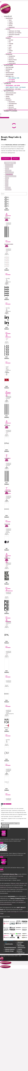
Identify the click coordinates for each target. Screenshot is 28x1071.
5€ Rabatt (6, 549)
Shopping (9, 91)
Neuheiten (12, 101)
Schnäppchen (13, 103)
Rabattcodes (9, 94)
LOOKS (8, 29)
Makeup (8, 16)
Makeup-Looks (15, 883)
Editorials (11, 61)
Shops (7, 96)
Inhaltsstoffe (9, 74)
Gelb (10, 45)
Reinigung (9, 69)
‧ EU (7, 182)
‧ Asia (7, 178)
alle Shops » (15, 158)
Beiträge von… (10, 76)
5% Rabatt (6, 269)
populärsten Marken (10, 902)
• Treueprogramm (11, 176)
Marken (8, 98)
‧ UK (7, 183)
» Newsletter (20, 945)
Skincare (8, 65)
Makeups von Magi (14, 31)
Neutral (11, 40)
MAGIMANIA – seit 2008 (13, 85)
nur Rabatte (9, 166)
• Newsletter (9, 174)
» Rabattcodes (8, 944)
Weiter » (8, 803)
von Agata (12, 79)
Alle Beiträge (10, 67)
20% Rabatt (6, 450)
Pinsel (10, 25)
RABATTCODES (4, 117)
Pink (10, 52)
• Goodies (8, 170)
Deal (1, 842)
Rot (10, 41)
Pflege (8, 70)
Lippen (11, 23)
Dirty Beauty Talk (14, 78)
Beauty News (13, 59)
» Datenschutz (21, 947)
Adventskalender (11, 93)
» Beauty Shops (9, 951)
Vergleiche (12, 56)
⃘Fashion (8, 187)
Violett (11, 50)
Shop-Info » (7, 226)
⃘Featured (8, 189)
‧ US (7, 185)
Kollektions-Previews (6, 887)
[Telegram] (0, 2)
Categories (10, 163)
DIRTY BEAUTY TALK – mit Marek (16, 87)
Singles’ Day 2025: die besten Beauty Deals (12, 867)
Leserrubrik (12, 63)
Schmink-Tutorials (14, 34)
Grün (10, 47)
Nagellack (12, 27)
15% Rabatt (6, 357)
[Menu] (0, 114)
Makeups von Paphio (15, 32)
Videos (7, 83)
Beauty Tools (12, 109)
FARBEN (8, 38)
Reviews (11, 58)
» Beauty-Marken (9, 949)
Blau (10, 49)
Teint (10, 20)
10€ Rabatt (6, 209)
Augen (11, 22)
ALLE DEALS (9, 165)
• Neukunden (9, 172)
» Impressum (21, 953)
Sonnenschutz (10, 72)
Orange (11, 43)
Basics (10, 36)
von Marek (12, 81)
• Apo (7, 168)
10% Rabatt (6, 299)
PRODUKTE (9, 18)
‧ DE (7, 180)
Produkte (8, 100)
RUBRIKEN (9, 54)
